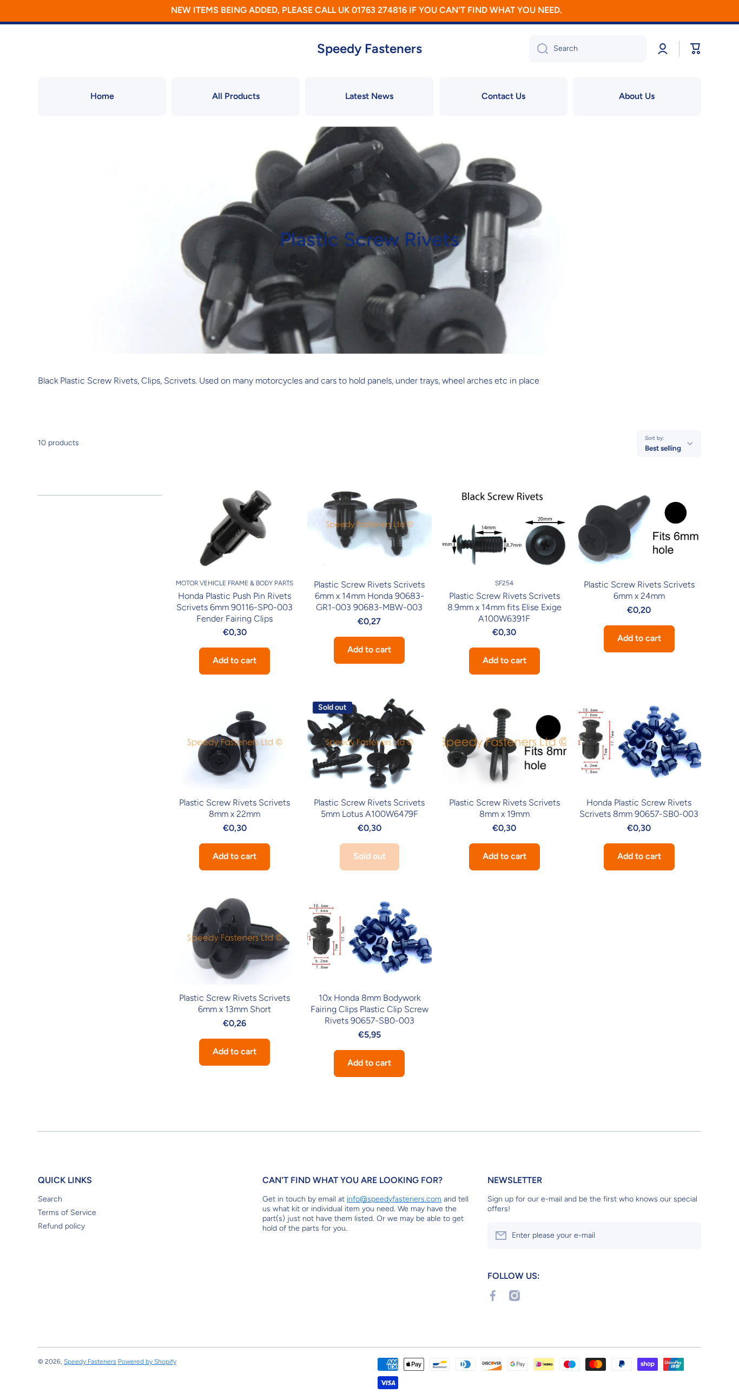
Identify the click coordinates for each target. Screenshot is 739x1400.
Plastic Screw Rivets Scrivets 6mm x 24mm (639, 590)
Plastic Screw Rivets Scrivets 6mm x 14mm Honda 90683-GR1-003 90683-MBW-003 (369, 595)
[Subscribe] (687, 1235)
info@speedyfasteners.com (394, 1199)
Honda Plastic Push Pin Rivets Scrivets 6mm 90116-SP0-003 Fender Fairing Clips (234, 607)
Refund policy (61, 1226)
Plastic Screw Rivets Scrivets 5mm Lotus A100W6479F (369, 808)
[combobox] (587, 48)
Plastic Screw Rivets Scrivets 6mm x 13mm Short (234, 1003)
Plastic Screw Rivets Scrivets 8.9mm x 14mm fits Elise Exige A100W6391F (504, 607)
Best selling (663, 448)
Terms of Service (67, 1212)
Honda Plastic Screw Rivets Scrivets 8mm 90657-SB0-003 (638, 808)
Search (50, 1199)
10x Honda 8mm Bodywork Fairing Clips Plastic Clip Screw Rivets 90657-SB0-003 (369, 1009)
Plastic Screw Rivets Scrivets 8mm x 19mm (504, 808)
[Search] (538, 48)
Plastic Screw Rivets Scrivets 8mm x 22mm (234, 808)
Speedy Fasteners (90, 1361)
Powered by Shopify (147, 1361)
